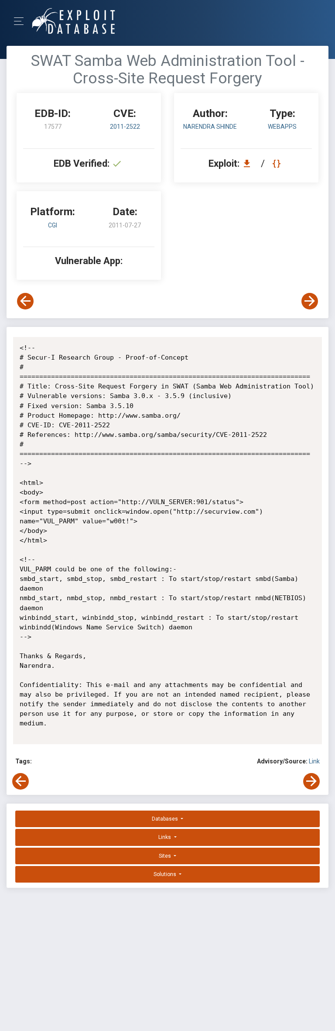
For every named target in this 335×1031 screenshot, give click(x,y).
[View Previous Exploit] (25, 301)
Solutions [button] (166, 874)
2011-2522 (125, 126)
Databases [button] (165, 819)
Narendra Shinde (210, 126)
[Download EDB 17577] (249, 163)
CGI (52, 225)
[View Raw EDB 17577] (277, 163)
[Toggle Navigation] (22, 21)
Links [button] (165, 837)
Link (314, 761)
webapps (282, 126)
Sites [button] (165, 856)
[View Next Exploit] (309, 301)
